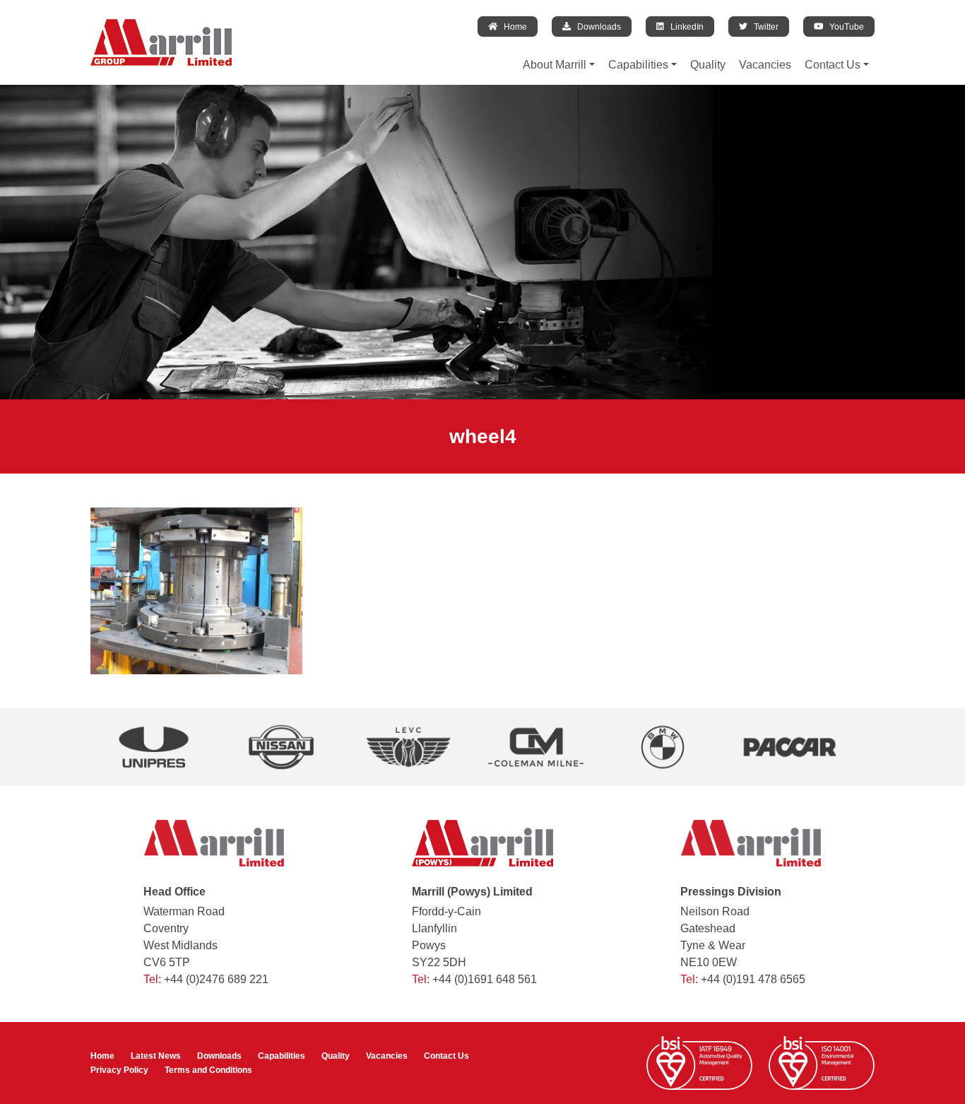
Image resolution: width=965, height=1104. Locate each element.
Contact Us (832, 65)
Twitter (762, 26)
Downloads (596, 26)
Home (512, 26)
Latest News (156, 1056)
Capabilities (638, 65)
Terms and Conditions (208, 1070)
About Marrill (554, 65)
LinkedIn (684, 26)
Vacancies (765, 65)
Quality (708, 65)
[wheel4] (196, 590)
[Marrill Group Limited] (161, 42)
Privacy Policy (119, 1070)
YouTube (843, 26)
